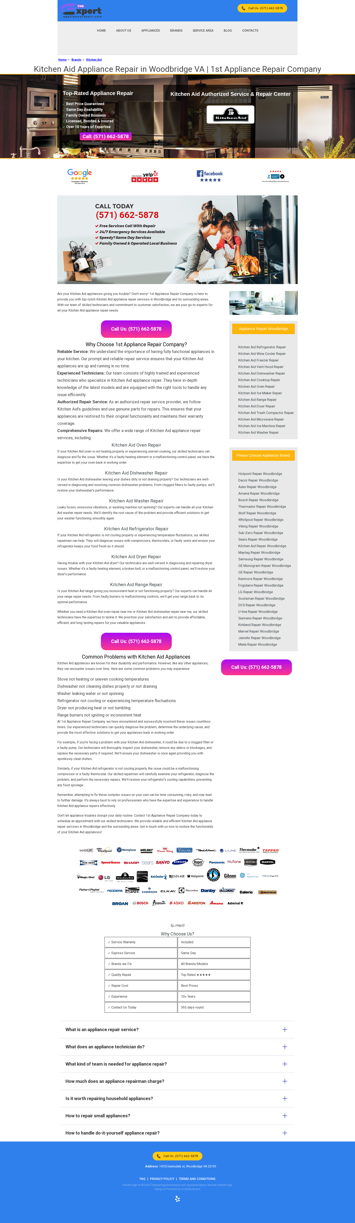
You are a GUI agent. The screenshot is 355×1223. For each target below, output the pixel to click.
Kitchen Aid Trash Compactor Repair (266, 413)
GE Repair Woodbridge (255, 572)
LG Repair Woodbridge (255, 592)
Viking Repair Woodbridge (258, 526)
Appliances (150, 30)
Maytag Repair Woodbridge (259, 552)
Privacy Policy (162, 1179)
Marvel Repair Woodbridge (258, 631)
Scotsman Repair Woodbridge (261, 598)
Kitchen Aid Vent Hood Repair (261, 367)
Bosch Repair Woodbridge (258, 500)
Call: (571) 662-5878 (106, 136)
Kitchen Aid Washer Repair (258, 432)
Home (101, 30)
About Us (123, 30)
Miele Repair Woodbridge (257, 644)
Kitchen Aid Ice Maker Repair (260, 393)
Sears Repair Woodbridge (258, 539)
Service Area (203, 30)
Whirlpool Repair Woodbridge (260, 520)
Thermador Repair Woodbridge (262, 506)
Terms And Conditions (197, 1179)
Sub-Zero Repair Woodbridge (260, 533)
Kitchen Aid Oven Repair (256, 386)
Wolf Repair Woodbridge (257, 513)
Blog (228, 30)
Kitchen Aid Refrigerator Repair (262, 347)
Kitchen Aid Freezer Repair (258, 360)
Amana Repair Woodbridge (259, 493)
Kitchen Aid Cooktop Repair (259, 380)
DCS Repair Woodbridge (256, 605)
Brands (176, 30)
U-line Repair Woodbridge (258, 612)
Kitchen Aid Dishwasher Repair (261, 373)
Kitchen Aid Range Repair (257, 400)
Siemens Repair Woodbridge (260, 618)
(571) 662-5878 (127, 215)
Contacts (250, 30)
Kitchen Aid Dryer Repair (256, 406)
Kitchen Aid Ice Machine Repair (262, 426)
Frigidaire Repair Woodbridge (260, 585)
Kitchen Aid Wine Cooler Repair (262, 354)
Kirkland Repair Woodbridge (259, 625)
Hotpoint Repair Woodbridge (260, 474)
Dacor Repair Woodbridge (258, 480)
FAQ (142, 1179)
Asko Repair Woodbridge (257, 487)
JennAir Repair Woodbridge (259, 638)
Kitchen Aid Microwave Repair (261, 419)
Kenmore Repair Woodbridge (260, 579)
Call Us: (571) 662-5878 (265, 8)
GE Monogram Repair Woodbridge (264, 566)
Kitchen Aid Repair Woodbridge (262, 546)
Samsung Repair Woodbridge (260, 559)
